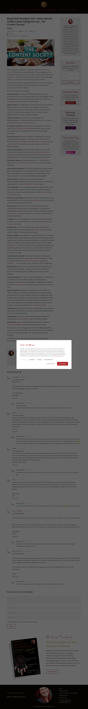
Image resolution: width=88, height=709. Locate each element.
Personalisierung (49, 359)
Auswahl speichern (50, 363)
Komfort (40, 359)
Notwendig (24, 359)
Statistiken (32, 359)
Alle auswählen (62, 363)
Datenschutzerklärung (58, 356)
